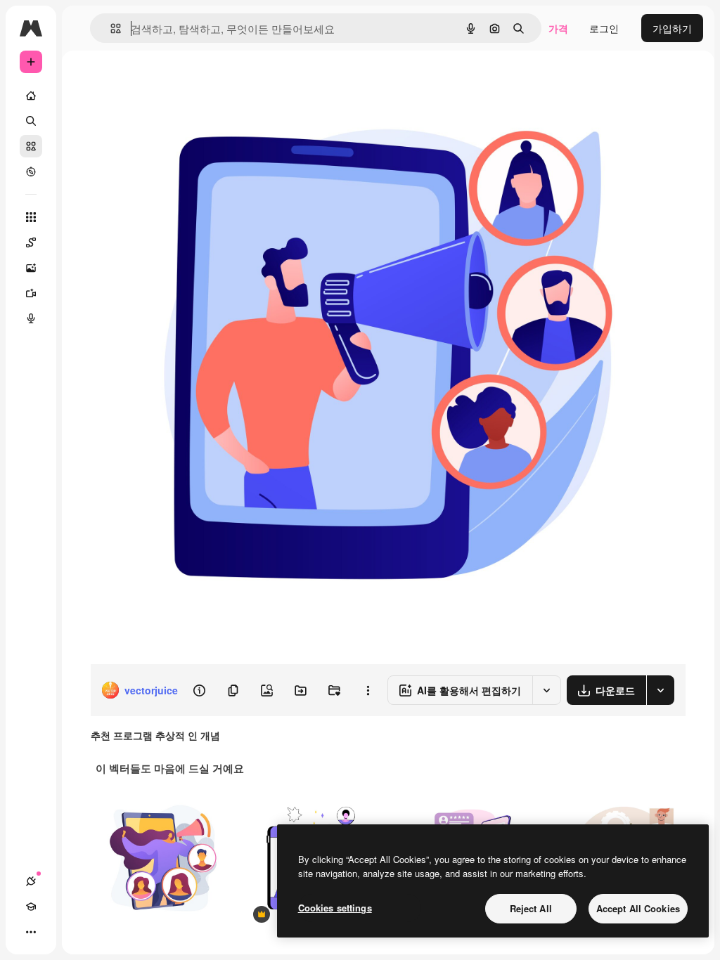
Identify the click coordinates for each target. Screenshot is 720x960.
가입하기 (672, 28)
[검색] (31, 121)
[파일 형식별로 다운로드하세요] (660, 690)
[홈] (31, 95)
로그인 (604, 28)
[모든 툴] (31, 217)
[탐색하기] (31, 171)
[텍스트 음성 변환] (31, 318)
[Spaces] (31, 242)
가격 (558, 28)
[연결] (31, 881)
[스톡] (31, 146)
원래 (170, 82)
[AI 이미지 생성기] (31, 268)
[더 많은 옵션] (368, 690)
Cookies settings (335, 907)
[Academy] (31, 906)
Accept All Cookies (638, 908)
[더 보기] (31, 932)
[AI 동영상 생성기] (31, 293)
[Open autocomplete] (110, 28)
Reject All (531, 908)
